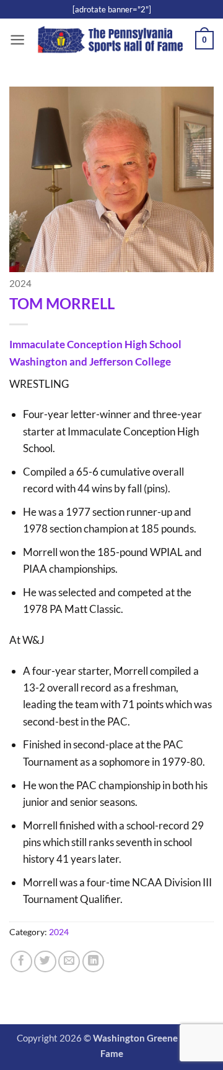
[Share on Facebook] (21, 961)
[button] (17, 40)
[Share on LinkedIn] (93, 961)
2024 (20, 283)
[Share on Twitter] (45, 961)
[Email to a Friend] (69, 961)
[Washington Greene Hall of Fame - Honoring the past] (110, 40)
